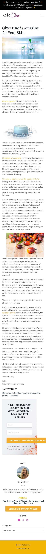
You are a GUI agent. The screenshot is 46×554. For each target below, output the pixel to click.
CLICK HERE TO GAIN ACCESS (23, 509)
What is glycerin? (9, 101)
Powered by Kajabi (23, 549)
